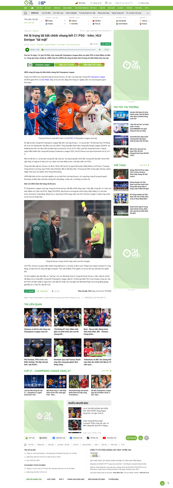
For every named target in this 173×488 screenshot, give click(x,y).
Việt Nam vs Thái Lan (102, 21)
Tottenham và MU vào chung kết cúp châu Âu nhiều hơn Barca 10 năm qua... (97, 362)
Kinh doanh (67, 8)
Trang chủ (27, 31)
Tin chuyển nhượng (133, 13)
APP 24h (32, 438)
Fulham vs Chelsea (55, 21)
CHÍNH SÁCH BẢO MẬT (75, 479)
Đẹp (96, 445)
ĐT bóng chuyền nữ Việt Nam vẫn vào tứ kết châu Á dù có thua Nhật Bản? (139, 197)
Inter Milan (61, 45)
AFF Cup (48, 8)
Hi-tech (120, 8)
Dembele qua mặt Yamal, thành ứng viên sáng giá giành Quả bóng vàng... (67, 362)
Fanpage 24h (60, 438)
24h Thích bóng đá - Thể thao (86, 8)
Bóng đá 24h (77, 438)
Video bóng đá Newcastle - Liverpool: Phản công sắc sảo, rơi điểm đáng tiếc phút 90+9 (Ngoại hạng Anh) (96, 423)
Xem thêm (28, 23)
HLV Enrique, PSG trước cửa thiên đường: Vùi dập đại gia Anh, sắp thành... (36, 362)
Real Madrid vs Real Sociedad (126, 21)
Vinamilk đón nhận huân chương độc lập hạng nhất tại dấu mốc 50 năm (139, 139)
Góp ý (61, 479)
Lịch (110, 3)
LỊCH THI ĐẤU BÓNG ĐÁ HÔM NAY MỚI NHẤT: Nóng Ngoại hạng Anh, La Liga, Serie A (95, 410)
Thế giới (129, 8)
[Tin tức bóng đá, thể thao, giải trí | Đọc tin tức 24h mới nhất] (28, 3)
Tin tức (39, 8)
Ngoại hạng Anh (118, 13)
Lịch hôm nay (58, 13)
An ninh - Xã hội (63, 445)
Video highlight (71, 13)
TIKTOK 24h (94, 438)
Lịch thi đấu (46, 13)
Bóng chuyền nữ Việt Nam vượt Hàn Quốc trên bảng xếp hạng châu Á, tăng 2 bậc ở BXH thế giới (139, 185)
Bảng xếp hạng (103, 13)
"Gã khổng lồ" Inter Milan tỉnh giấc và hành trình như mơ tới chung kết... (66, 331)
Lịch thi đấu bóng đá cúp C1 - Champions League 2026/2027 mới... (33, 393)
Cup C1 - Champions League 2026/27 (43, 45)
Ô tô (146, 8)
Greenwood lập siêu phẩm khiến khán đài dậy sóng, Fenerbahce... (78, 393)
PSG (71, 138)
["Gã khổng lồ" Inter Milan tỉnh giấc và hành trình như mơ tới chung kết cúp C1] (67, 317)
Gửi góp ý (44, 291)
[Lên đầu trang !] (168, 483)
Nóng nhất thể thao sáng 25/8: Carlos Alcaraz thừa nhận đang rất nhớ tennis (139, 173)
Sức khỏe (111, 8)
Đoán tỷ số (97, 3)
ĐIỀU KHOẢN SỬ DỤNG (96, 479)
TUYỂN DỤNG (114, 479)
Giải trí (102, 8)
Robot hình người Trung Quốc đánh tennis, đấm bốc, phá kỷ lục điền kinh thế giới (139, 210)
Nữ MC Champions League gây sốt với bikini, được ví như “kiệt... (101, 393)
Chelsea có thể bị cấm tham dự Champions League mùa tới (37, 330)
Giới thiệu (51, 479)
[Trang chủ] (27, 12)
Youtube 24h (111, 438)
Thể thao (138, 8)
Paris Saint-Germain (73, 45)
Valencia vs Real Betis (79, 21)
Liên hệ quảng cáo (34, 479)
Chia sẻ (107, 44)
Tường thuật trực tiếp (87, 13)
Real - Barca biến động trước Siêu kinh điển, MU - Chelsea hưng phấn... (96, 331)
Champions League (97, 77)
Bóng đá (57, 8)
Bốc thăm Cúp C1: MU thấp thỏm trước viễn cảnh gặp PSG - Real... (56, 393)
